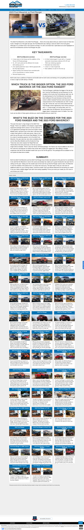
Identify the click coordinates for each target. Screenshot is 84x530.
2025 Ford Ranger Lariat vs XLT (42, 197)
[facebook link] (59, 523)
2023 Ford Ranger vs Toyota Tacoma (19, 351)
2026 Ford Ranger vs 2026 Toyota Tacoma (42, 178)
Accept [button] (81, 525)
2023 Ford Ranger (42, 370)
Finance (25, 9)
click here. (62, 526)
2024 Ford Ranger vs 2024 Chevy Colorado (42, 293)
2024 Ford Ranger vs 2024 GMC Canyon (42, 274)
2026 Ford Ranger (42, 312)
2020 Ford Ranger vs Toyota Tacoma (64, 408)
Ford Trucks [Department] (64, 274)
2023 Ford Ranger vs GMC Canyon (64, 331)
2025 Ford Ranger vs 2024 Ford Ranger (64, 236)
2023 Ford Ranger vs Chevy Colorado (64, 351)
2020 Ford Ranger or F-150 (42, 408)
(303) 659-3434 (70, 5)
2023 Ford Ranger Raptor (19, 370)
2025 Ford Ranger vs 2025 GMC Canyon (19, 217)
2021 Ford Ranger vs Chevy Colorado (64, 370)
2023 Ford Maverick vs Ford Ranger (42, 351)
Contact (58, 36)
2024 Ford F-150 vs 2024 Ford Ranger (20, 274)
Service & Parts (34, 9)
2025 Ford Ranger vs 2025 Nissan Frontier (42, 217)
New (15, 9)
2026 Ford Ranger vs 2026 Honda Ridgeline (19, 178)
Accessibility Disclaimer (45, 518)
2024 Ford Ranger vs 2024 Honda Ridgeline (64, 255)
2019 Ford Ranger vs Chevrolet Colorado (64, 447)
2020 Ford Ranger (19, 427)
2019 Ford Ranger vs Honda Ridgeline (64, 427)
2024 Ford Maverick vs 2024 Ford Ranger (64, 293)
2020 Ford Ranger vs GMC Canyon (19, 408)
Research (44, 9)
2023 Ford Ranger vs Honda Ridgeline (19, 332)
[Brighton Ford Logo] (15, 4)
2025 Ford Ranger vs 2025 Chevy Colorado (64, 217)
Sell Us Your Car (60, 9)
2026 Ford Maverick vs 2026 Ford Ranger (64, 178)
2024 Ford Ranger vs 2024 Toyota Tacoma (20, 312)
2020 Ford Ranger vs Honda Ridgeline (41, 389)
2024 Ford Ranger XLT (19, 255)
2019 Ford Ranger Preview (19, 465)
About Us (51, 9)
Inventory (25, 36)
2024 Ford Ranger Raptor (42, 255)
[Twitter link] (61, 523)
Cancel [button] (81, 528)
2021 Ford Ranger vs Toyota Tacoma (19, 389)
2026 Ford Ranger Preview (64, 312)
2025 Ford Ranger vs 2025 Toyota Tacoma (20, 236)
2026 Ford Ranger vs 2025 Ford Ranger (19, 197)
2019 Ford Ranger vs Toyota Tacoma (42, 447)
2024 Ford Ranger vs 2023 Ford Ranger (19, 293)
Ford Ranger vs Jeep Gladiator (42, 465)
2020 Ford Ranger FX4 (64, 389)
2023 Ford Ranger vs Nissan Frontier (42, 332)
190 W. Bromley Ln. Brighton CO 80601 (67, 6)
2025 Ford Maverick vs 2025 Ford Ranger (42, 236)
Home (11, 9)
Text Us (80, 522)
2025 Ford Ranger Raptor (64, 197)
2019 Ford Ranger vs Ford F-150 (42, 427)
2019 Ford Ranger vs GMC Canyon (19, 446)
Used (20, 9)
